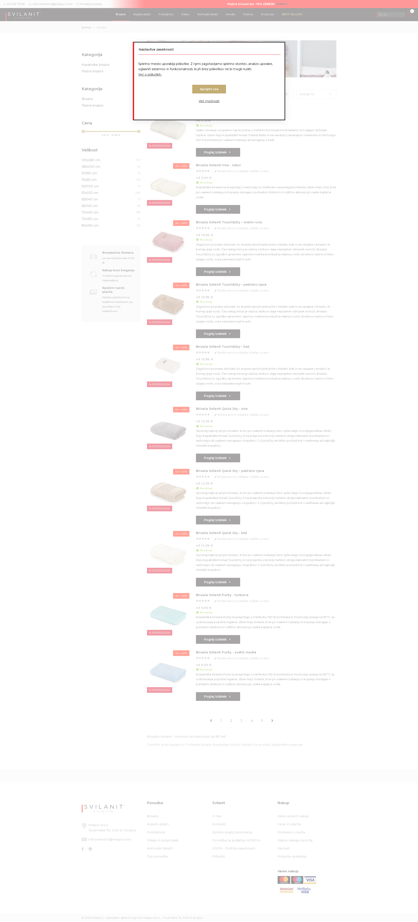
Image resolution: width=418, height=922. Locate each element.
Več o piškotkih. (150, 74)
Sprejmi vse (209, 89)
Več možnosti (209, 101)
